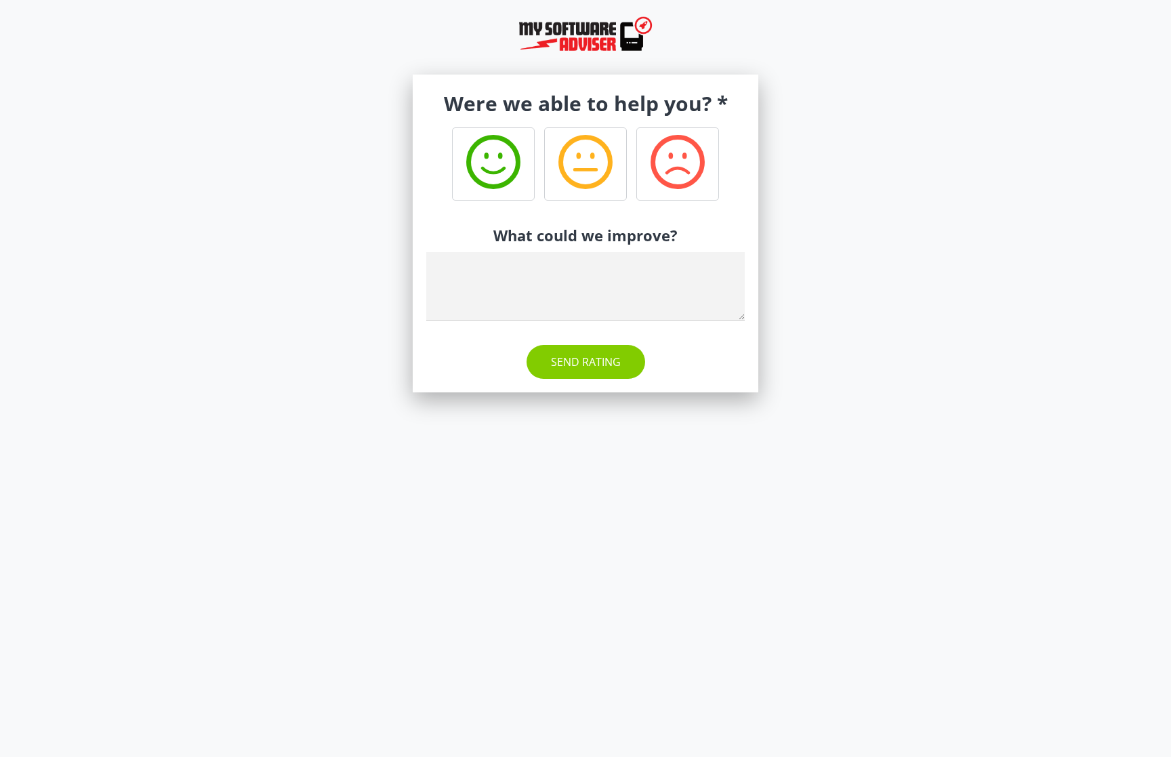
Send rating (586, 361)
